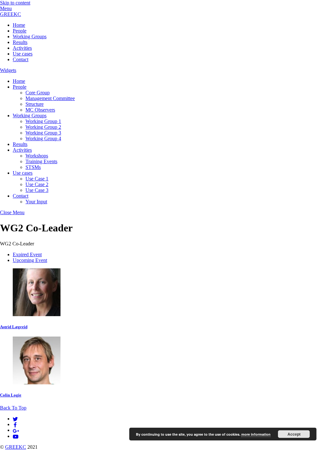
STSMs (33, 167)
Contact (20, 59)
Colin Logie (10, 395)
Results (20, 42)
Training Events (41, 161)
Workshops (36, 155)
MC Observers (40, 109)
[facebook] (15, 424)
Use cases (22, 53)
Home (19, 25)
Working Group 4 (43, 138)
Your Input (36, 201)
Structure (34, 104)
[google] (16, 430)
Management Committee (50, 98)
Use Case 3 (36, 190)
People (19, 30)
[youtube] (15, 436)
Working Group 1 (43, 121)
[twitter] (15, 418)
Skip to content (15, 2)
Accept (294, 434)
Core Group (37, 92)
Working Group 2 (43, 127)
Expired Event (27, 254)
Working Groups (29, 36)
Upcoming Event (30, 260)
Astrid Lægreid (13, 326)
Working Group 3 (43, 132)
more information (256, 434)
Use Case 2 (36, 184)
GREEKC (15, 447)
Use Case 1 (36, 178)
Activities (22, 48)
